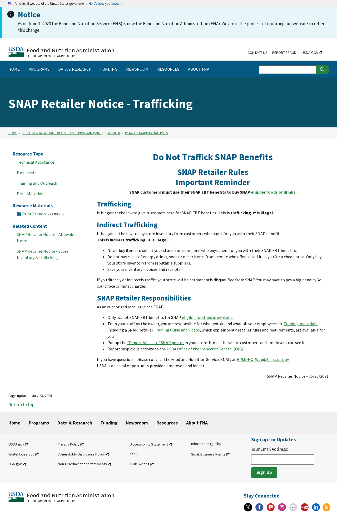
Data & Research (74, 423)
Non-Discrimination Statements (82, 464)
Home (12, 133)
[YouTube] (304, 507)
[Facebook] (259, 507)
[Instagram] (282, 507)
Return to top (21, 405)
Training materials (300, 323)
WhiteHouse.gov (21, 454)
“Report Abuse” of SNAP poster (155, 342)
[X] (248, 507)
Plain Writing (140, 464)
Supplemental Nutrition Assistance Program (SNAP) (62, 133)
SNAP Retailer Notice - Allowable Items (47, 237)
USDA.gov (309, 52)
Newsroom (137, 423)
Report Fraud (284, 52)
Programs (39, 423)
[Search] (322, 69)
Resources (167, 423)
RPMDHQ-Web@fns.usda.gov (263, 359)
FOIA (134, 453)
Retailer (113, 133)
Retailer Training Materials (146, 133)
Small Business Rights (208, 454)
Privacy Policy (69, 444)
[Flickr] (293, 507)
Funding (109, 423)
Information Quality (206, 443)
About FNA (197, 423)
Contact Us (257, 52)
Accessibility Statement (149, 444)
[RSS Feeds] (326, 507)
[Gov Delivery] (270, 507)
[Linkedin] (316, 507)
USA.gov (15, 464)
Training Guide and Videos (177, 330)
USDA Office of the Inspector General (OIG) (205, 348)
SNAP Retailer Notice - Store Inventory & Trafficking (42, 254)
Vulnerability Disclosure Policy (81, 454)
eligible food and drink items (208, 317)
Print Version (43, 213)
